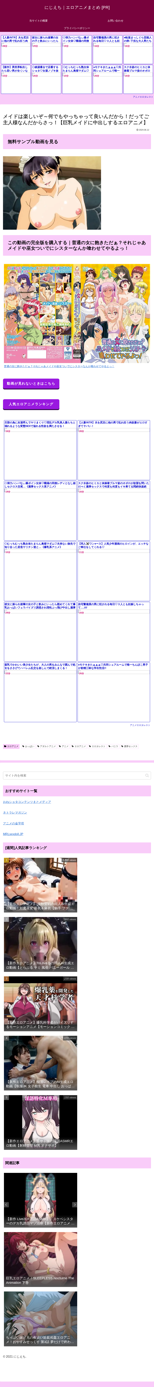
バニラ (114, 746)
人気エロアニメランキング (31, 404)
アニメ (65, 746)
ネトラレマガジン (15, 812)
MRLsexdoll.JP (13, 834)
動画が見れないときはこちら (31, 383)
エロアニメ (12, 746)
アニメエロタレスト (143, 97)
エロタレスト (98, 746)
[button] (147, 775)
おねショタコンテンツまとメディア (27, 801)
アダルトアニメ (48, 746)
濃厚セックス (130, 746)
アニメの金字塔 (13, 823)
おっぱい (29, 746)
